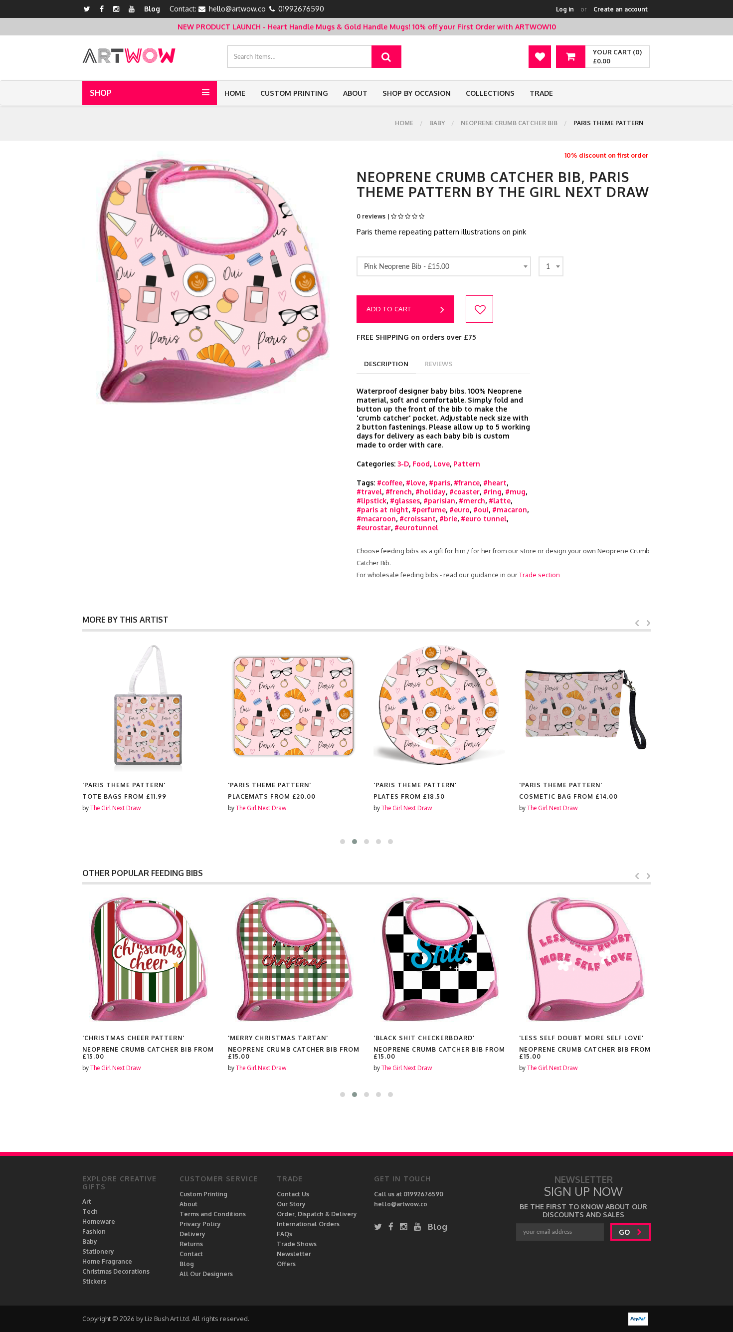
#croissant (417, 518)
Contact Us (293, 1194)
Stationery (98, 1251)
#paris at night (382, 509)
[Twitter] (87, 8)
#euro (459, 509)
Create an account (620, 9)
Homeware (98, 1221)
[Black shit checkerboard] (439, 959)
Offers (286, 1264)
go (625, 1232)
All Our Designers (206, 1274)
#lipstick (371, 500)
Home (234, 93)
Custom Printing (294, 93)
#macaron (509, 509)
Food (421, 463)
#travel (369, 491)
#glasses (405, 500)
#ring (492, 491)
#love (415, 482)
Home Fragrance (107, 1261)
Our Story (291, 1204)
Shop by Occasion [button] (416, 93)
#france (467, 482)
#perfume (429, 509)
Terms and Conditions (213, 1214)
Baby (437, 123)
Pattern (466, 463)
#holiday (430, 491)
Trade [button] (541, 93)
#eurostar (374, 527)
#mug (515, 491)
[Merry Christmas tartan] (294, 959)
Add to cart (388, 309)
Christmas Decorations (116, 1271)
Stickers (94, 1281)
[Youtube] (131, 8)
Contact (191, 1254)
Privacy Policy (200, 1224)
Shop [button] (101, 93)
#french (398, 491)
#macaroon (376, 518)
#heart (495, 482)
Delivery (192, 1234)
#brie (448, 518)
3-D (403, 463)
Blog (152, 8)
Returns (191, 1244)
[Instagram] (116, 8)
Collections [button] (490, 93)
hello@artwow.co (237, 8)
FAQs (284, 1234)
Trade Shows (297, 1244)
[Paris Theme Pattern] (148, 706)
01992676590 (301, 8)
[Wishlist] (540, 56)
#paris (439, 482)
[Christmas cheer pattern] (148, 959)
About (355, 93)
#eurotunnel (416, 527)
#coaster (464, 491)
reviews (438, 364)
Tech (90, 1211)
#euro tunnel (484, 518)
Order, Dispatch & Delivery (317, 1214)
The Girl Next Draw (115, 808)
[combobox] (444, 266)
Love (441, 463)
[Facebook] (101, 8)
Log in (565, 9)
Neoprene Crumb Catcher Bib (509, 123)
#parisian (439, 500)
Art (86, 1201)
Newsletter (294, 1254)
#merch (472, 500)
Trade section (539, 575)
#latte (500, 500)
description (386, 364)
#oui (481, 509)
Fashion (94, 1231)
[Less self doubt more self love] (585, 959)
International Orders (308, 1224)
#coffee (389, 482)
